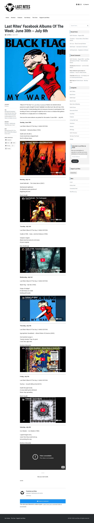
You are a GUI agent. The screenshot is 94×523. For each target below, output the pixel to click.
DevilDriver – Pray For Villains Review (78, 72)
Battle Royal (72, 97)
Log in (71, 182)
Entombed (13, 114)
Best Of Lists (73, 101)
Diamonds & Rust (74, 110)
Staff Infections (73, 133)
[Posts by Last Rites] (6, 34)
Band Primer (72, 94)
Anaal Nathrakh (8, 113)
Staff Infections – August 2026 (77, 35)
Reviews (13, 17)
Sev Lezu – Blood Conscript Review (78, 43)
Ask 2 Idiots (72, 91)
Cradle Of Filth (8, 114)
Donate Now (73, 172)
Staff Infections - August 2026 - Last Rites (79, 59)
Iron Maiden (10, 118)
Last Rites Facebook (40, 105)
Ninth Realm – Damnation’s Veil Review (78, 46)
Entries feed (72, 185)
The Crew (34, 17)
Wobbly (71, 139)
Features (20, 17)
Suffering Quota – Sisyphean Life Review (79, 50)
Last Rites (9, 34)
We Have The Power (74, 136)
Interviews (72, 123)
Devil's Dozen (73, 107)
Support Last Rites (44, 17)
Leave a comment (43, 501)
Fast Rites (72, 113)
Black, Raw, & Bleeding (75, 104)
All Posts (29, 495)
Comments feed (73, 188)
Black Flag (14, 113)
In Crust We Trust (74, 120)
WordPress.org (73, 191)
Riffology (72, 129)
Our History (27, 17)
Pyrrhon (14, 118)
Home (7, 17)
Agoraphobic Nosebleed (10, 111)
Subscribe (75, 161)
